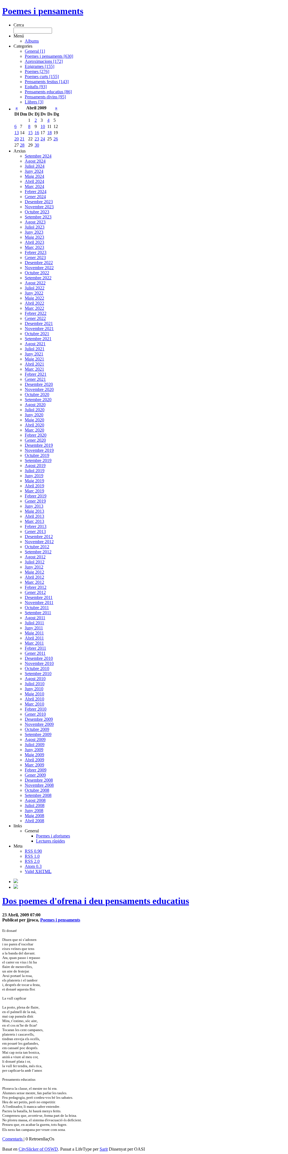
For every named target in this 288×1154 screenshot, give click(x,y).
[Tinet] (16, 887)
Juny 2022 (34, 293)
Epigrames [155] (39, 66)
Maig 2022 (34, 298)
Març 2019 (34, 490)
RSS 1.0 (32, 856)
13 (16, 132)
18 (49, 132)
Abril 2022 (34, 303)
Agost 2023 (35, 222)
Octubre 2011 (37, 607)
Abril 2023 (34, 242)
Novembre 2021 (39, 328)
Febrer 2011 (35, 648)
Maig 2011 (34, 633)
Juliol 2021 (34, 348)
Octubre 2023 (37, 211)
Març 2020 (34, 430)
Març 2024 (34, 186)
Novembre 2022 (39, 267)
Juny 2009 (34, 749)
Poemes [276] (37, 71)
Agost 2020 (35, 404)
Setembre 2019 (38, 460)
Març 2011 (34, 643)
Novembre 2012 (39, 541)
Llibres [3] (34, 102)
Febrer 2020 (35, 435)
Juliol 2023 (34, 227)
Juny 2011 (34, 627)
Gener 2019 (35, 501)
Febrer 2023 (35, 252)
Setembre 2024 (38, 156)
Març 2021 (34, 369)
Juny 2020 (34, 414)
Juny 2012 (34, 567)
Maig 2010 (34, 693)
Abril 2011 (34, 638)
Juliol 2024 (34, 166)
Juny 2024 (34, 171)
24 (42, 138)
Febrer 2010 (35, 709)
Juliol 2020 (34, 409)
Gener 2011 (35, 653)
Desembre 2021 (39, 323)
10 (42, 126)
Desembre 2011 (39, 597)
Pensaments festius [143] (47, 81)
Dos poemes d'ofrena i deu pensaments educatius (95, 901)
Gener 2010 (35, 714)
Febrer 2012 (35, 587)
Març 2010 (34, 704)
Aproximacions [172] (44, 61)
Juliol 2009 (34, 744)
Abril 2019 (34, 485)
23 (37, 138)
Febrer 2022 (35, 313)
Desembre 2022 (39, 262)
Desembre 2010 (39, 658)
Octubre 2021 (37, 333)
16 (37, 132)
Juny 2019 (34, 475)
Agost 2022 (35, 282)
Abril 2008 (34, 820)
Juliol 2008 (34, 805)
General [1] (35, 51)
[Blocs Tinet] (16, 881)
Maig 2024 (34, 176)
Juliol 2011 (34, 622)
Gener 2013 (35, 531)
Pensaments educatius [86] (48, 91)
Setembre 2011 (38, 612)
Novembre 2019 (39, 450)
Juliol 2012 (34, 562)
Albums (32, 41)
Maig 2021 (34, 359)
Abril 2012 (34, 577)
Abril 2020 (34, 425)
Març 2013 (34, 521)
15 (30, 132)
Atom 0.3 (33, 866)
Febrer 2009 (35, 770)
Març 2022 (34, 308)
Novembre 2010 (39, 663)
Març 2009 (34, 764)
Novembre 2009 (39, 724)
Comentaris (13, 1139)
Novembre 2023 (39, 206)
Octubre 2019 (37, 455)
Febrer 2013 (35, 526)
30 (37, 145)
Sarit (104, 1149)
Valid (38, 871)
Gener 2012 (35, 592)
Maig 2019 (34, 480)
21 (22, 138)
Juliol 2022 (34, 288)
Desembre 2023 (39, 201)
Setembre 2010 (38, 673)
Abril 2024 (34, 181)
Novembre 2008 (39, 785)
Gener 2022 (35, 318)
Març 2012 (34, 582)
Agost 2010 (35, 678)
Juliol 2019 (34, 470)
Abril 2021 (34, 364)
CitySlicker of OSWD (38, 1149)
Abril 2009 (34, 759)
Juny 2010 (34, 688)
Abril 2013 (34, 516)
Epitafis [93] (36, 86)
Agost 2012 (35, 556)
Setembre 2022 (38, 277)
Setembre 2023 (38, 217)
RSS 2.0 (32, 861)
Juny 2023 (34, 232)
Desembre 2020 (39, 384)
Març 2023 (34, 247)
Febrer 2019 (35, 496)
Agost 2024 (35, 161)
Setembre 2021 (38, 338)
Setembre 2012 (38, 551)
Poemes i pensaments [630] (49, 56)
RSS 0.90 (33, 851)
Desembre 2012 (39, 536)
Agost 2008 (35, 800)
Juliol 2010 (34, 683)
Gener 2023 (35, 257)
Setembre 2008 (38, 795)
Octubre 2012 (37, 546)
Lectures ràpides (50, 841)
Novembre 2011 (39, 602)
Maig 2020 (34, 419)
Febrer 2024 (35, 191)
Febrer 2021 (35, 374)
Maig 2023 (34, 237)
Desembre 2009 (39, 719)
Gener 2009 (35, 775)
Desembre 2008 (39, 780)
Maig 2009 (34, 754)
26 (55, 138)
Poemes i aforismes (53, 836)
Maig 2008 (34, 815)
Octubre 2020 (37, 394)
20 (16, 138)
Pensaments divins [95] (45, 96)
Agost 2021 (35, 343)
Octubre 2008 (37, 790)
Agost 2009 (35, 739)
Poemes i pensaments (42, 11)
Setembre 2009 (38, 734)
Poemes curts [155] (42, 76)
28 (22, 145)
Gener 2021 (35, 379)
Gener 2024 (35, 196)
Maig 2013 (34, 511)
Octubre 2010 (37, 668)
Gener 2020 (35, 440)
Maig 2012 (34, 572)
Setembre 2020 (38, 399)
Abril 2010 (34, 699)
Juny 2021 (34, 353)
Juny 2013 (34, 506)
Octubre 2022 (37, 272)
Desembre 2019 (39, 445)
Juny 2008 (34, 810)
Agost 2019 (35, 465)
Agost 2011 (35, 617)
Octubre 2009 (37, 729)
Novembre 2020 (39, 389)
